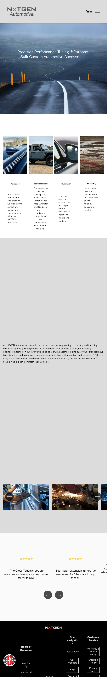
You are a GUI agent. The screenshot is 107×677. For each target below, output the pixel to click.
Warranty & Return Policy (93, 651)
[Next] (97, 496)
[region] (53, 497)
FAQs (72, 669)
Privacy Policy (93, 670)
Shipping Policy (93, 661)
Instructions (72, 651)
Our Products (72, 661)
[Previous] (9, 496)
